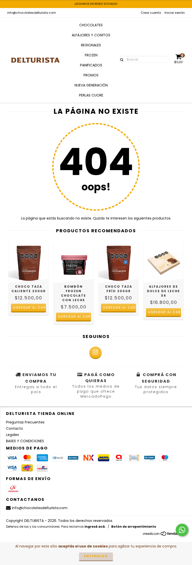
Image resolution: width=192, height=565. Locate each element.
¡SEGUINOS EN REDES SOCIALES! (96, 4)
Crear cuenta (151, 13)
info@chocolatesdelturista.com (31, 13)
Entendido (96, 556)
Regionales (91, 45)
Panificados (91, 65)
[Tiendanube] (164, 535)
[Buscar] (120, 59)
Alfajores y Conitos (91, 35)
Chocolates (91, 25)
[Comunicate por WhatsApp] (182, 530)
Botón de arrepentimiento (133, 526)
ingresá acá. (95, 526)
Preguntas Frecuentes (25, 422)
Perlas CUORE (91, 95)
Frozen (91, 55)
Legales (12, 434)
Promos (91, 75)
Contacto (14, 428)
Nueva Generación (91, 85)
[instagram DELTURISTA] (95, 353)
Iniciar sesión (174, 13)
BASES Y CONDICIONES (25, 440)
